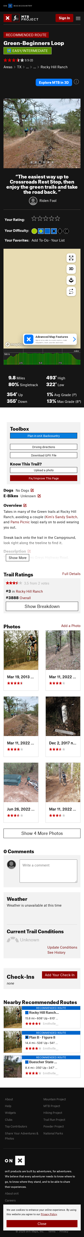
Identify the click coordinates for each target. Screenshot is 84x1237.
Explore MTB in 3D (54, 82)
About (9, 1099)
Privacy (64, 1231)
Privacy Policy (49, 1214)
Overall (25, 598)
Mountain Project (54, 1099)
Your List (58, 240)
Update (62, 947)
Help (8, 1106)
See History (56, 952)
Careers (10, 1200)
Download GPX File (43, 455)
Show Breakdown (42, 606)
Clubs (8, 1119)
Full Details (71, 574)
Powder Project (53, 1126)
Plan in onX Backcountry (44, 436)
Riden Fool (47, 200)
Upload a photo (44, 470)
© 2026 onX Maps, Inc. (30, 1231)
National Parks (53, 1133)
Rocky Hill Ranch (54, 67)
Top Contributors (16, 1126)
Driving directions (43, 447)
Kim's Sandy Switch (61, 517)
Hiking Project (52, 1112)
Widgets (10, 1112)
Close (42, 1223)
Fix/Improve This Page (44, 478)
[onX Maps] (15, 1164)
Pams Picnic (20, 522)
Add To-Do (40, 240)
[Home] (23, 18)
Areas (8, 67)
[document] (42, 1217)
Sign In (64, 18)
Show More (18, 558)
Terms (52, 1231)
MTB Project (51, 1106)
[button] (8, 133)
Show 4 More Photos (42, 833)
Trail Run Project (54, 1119)
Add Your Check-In (60, 975)
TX (19, 67)
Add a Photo (70, 625)
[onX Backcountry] (18, 6)
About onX (12, 1193)
